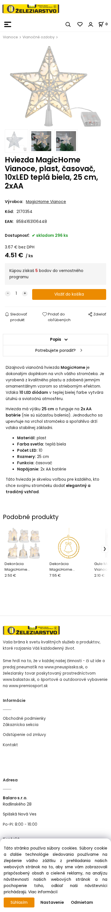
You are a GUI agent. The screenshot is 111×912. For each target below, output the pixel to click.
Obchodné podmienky (24, 718)
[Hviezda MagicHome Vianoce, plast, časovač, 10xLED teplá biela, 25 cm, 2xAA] (55, 86)
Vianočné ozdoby (38, 37)
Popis (55, 339)
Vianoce (10, 37)
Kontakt (10, 745)
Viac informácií (42, 892)
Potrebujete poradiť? (55, 350)
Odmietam (82, 902)
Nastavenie (52, 902)
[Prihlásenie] (91, 24)
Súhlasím (19, 902)
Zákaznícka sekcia (20, 724)
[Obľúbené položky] (80, 24)
